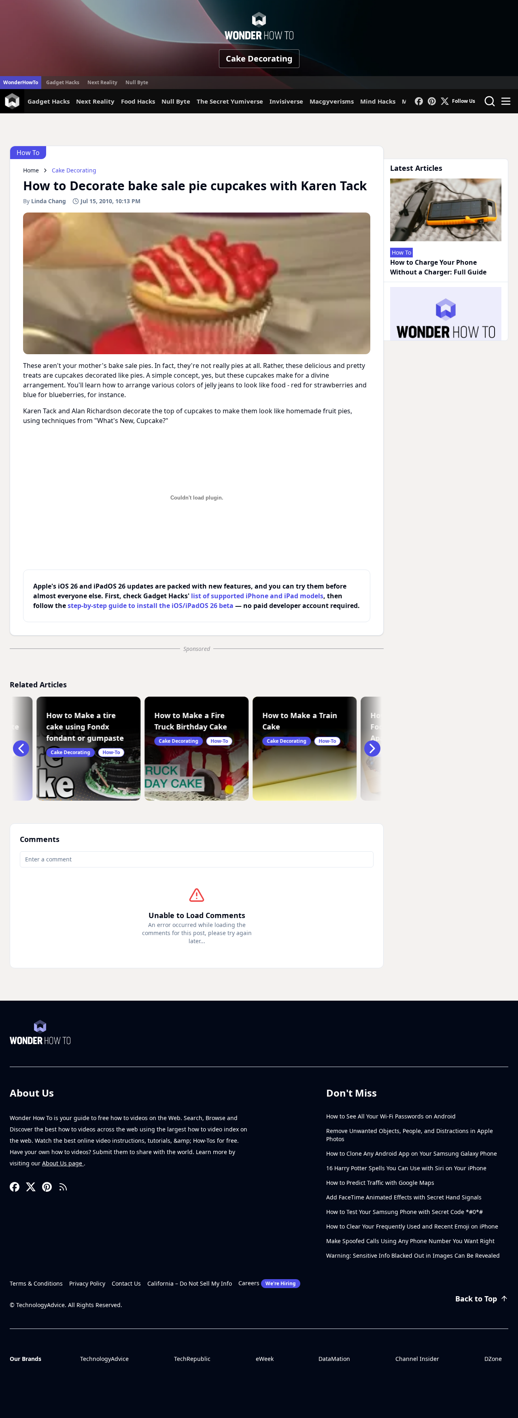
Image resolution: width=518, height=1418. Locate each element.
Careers (267, 1283)
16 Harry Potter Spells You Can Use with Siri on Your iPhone (406, 1168)
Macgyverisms (332, 101)
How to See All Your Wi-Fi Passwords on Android (391, 1116)
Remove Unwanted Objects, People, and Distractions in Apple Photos (409, 1135)
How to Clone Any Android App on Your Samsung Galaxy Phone (411, 1153)
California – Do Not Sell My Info (189, 1283)
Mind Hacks (377, 101)
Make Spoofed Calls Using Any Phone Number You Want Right (410, 1241)
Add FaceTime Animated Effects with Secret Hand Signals (404, 1197)
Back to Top (476, 1298)
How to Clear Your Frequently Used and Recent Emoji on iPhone (412, 1226)
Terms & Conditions (36, 1283)
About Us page (63, 1163)
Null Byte (136, 82)
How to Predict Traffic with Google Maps (380, 1182)
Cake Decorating (259, 58)
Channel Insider (417, 1359)
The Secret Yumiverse (230, 101)
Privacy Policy (87, 1283)
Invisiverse (286, 101)
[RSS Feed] (63, 1187)
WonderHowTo (20, 82)
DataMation (334, 1359)
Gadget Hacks (62, 82)
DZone (493, 1359)
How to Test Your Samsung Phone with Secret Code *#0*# (404, 1212)
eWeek (265, 1359)
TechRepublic (192, 1359)
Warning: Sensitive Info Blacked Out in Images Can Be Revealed (413, 1255)
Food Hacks (138, 101)
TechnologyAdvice (104, 1359)
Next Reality (102, 82)
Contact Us (126, 1283)
